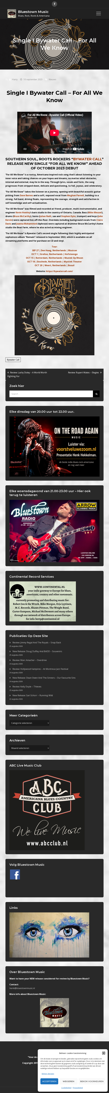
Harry (15, 79)
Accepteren (49, 1081)
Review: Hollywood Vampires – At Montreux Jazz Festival (40, 668)
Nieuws (52, 79)
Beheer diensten (48, 1074)
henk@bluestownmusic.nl (22, 988)
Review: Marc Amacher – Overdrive (29, 660)
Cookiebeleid (66, 1088)
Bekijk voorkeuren (92, 1081)
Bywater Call (13, 359)
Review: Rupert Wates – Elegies (83, 372)
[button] (103, 1053)
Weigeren (68, 1081)
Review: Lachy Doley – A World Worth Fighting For (27, 374)
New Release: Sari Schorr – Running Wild (32, 695)
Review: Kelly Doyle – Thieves (26, 686)
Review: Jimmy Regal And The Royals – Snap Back (36, 642)
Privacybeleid (78, 1088)
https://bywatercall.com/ (59, 271)
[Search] (96, 394)
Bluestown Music (33, 12)
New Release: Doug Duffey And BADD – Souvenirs (37, 651)
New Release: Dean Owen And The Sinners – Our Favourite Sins (44, 677)
